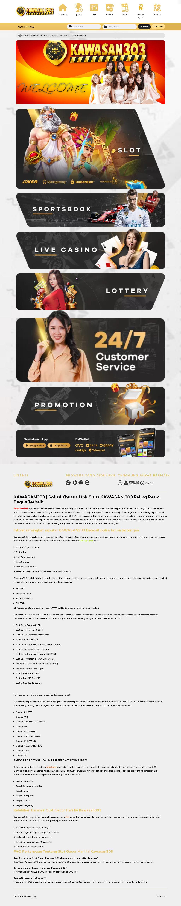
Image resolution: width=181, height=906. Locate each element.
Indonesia (161, 896)
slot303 (29, 881)
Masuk (144, 26)
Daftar (158, 26)
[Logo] (35, 11)
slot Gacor (24, 614)
